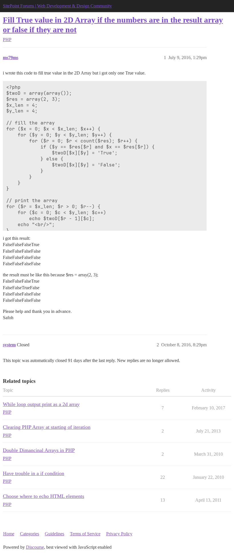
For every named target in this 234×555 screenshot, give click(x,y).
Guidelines (54, 533)
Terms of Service (85, 533)
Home (8, 533)
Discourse (35, 547)
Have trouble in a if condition (33, 473)
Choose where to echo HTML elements (43, 496)
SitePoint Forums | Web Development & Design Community (57, 5)
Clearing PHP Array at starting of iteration (46, 427)
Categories (29, 533)
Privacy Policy (119, 533)
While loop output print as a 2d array (41, 404)
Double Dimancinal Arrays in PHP (39, 450)
